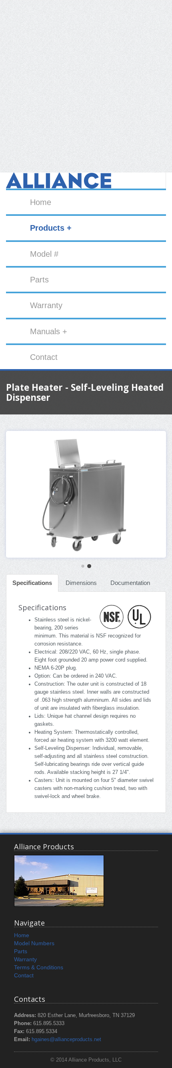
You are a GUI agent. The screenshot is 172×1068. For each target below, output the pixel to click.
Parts (39, 279)
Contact (44, 357)
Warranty (46, 305)
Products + (51, 227)
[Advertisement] (86, 86)
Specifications (32, 582)
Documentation (130, 582)
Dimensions (81, 582)
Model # (44, 254)
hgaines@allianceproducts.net (66, 1039)
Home (40, 202)
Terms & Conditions (38, 967)
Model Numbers (34, 943)
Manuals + (48, 331)
